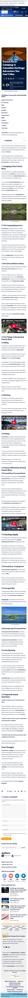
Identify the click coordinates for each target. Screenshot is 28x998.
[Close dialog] (26, 490)
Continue (7, 503)
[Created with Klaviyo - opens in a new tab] (14, 508)
